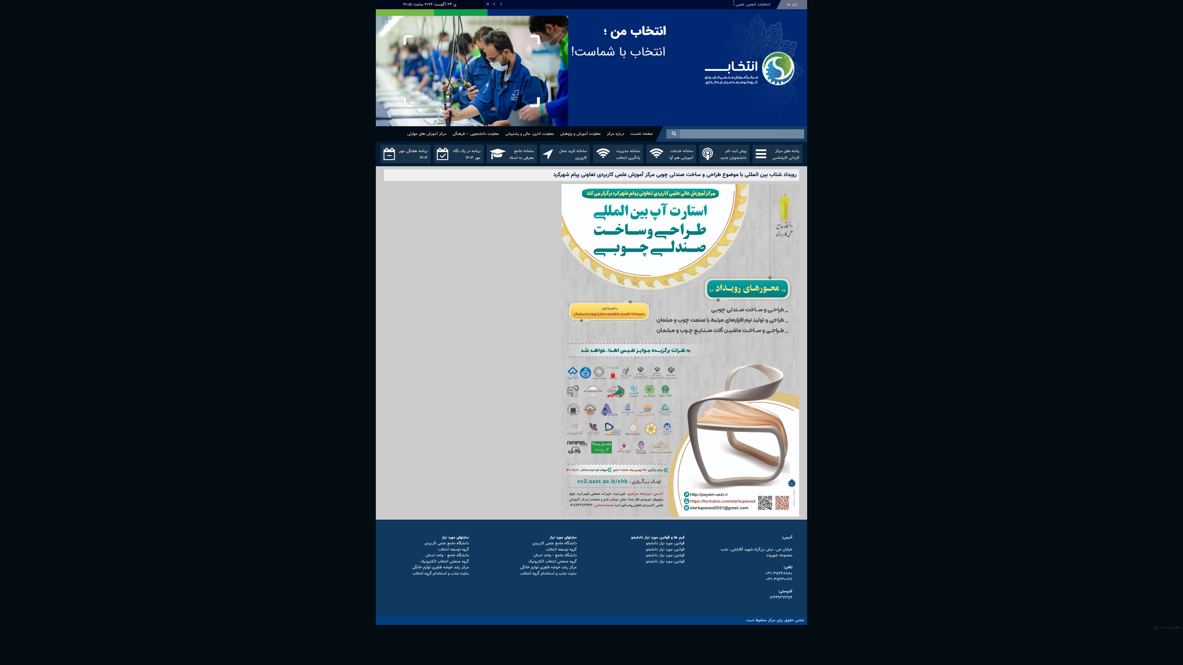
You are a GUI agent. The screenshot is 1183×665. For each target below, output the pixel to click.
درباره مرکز (615, 134)
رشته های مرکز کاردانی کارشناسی (785, 154)
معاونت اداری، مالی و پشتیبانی (529, 134)
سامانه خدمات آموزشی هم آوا (681, 154)
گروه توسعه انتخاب (561, 549)
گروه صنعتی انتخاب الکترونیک (552, 561)
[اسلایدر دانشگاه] (537, 79)
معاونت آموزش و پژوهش (580, 134)
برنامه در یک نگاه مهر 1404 (467, 154)
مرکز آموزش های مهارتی (426, 134)
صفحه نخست (641, 134)
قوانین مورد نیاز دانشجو (665, 543)
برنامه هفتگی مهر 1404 (413, 154)
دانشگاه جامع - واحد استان (555, 555)
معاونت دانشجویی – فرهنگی (476, 134)
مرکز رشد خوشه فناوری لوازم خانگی (548, 567)
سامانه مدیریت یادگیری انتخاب (628, 154)
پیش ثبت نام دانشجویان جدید (733, 154)
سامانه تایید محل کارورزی (573, 154)
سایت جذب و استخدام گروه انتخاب (548, 573)
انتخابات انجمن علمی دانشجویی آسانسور (737, 5)
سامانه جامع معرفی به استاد (521, 154)
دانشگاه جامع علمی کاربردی (554, 543)
